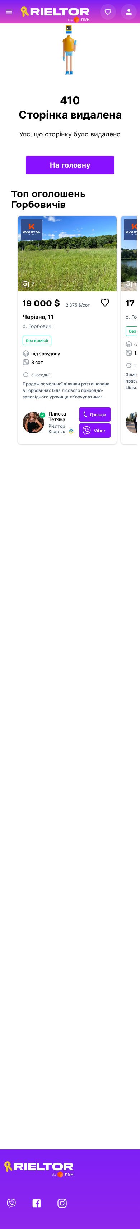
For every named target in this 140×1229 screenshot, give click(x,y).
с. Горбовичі (37, 326)
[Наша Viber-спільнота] (11, 1203)
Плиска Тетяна (57, 416)
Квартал (57, 431)
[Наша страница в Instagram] (62, 1203)
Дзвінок (98, 414)
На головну (70, 165)
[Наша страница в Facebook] (37, 1203)
